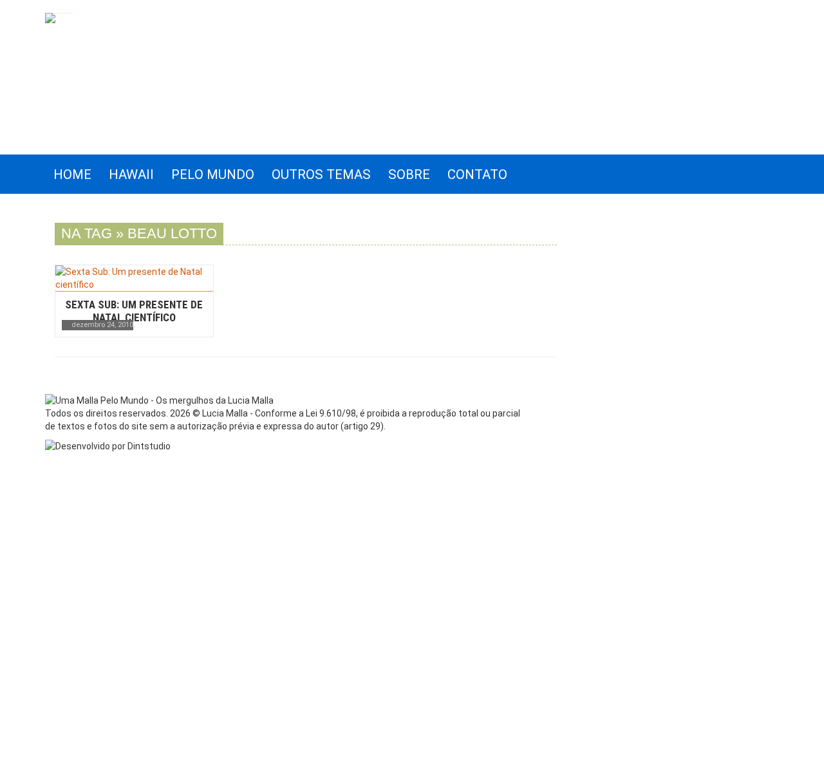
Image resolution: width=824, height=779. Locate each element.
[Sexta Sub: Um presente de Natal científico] (134, 278)
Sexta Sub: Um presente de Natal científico (134, 311)
